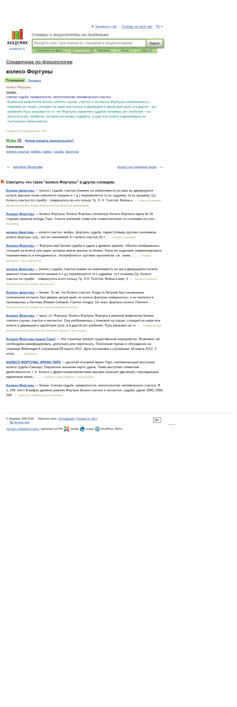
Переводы (103, 50)
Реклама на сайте (86, 418)
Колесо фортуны (20, 190)
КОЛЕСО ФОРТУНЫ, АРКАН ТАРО (33, 362)
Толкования (81, 50)
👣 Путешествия (20, 422)
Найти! (155, 43)
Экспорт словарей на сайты (22, 428)
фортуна (72, 151)
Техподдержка (66, 418)
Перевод (34, 80)
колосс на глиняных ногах (137, 167)
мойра (36, 151)
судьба (58, 151)
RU (158, 26)
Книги (125, 50)
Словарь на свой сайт (137, 26)
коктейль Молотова (27, 167)
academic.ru (17, 48)
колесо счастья (17, 151)
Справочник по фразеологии (50, 50)
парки (47, 151)
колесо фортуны (20, 232)
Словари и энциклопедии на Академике (70, 34)
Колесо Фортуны (20, 214)
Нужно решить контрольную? (49, 140)
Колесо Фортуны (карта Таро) (31, 339)
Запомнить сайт (106, 26)
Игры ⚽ (146, 50)
